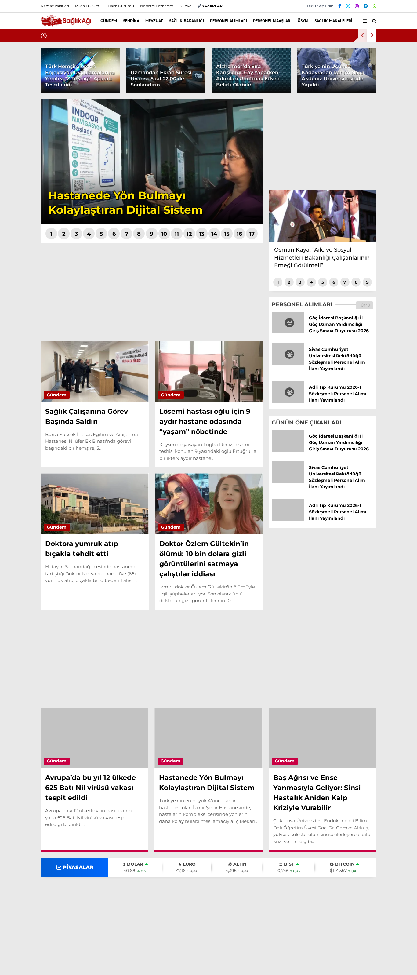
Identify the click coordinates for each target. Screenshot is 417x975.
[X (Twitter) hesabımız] (378, 294)
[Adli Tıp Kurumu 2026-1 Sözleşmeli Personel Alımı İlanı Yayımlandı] (288, 401)
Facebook (380, 277)
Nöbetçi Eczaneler (372, 173)
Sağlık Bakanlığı (365, 99)
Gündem (357, 62)
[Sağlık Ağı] (66, 24)
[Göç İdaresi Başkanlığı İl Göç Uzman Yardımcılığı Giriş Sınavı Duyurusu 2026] (288, 332)
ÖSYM (354, 136)
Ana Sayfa (363, 34)
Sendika (356, 75)
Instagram (381, 312)
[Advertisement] (152, 292)
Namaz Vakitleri (370, 199)
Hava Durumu (366, 186)
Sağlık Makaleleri (366, 148)
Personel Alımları (366, 112)
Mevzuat (356, 87)
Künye (185, 6)
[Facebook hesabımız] (339, 6)
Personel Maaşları (367, 124)
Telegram (381, 329)
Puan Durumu (367, 211)
